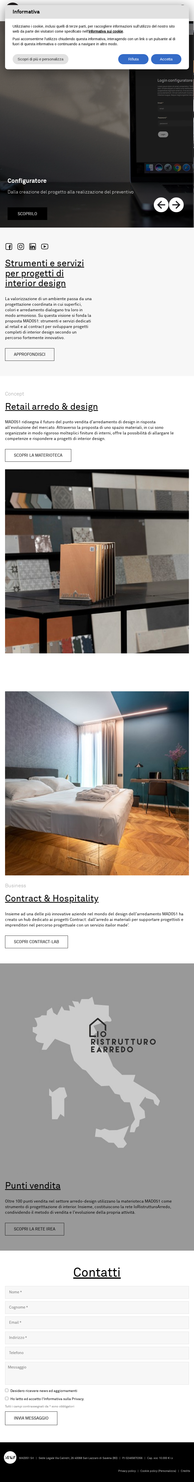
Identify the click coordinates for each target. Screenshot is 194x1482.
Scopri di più (32, 213)
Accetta (166, 59)
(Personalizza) (167, 1471)
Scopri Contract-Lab (36, 941)
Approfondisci (29, 354)
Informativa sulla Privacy (63, 1399)
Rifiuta (133, 59)
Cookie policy (148, 1471)
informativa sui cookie (106, 31)
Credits (185, 1471)
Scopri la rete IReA (34, 1229)
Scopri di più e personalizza (40, 59)
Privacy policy (127, 1471)
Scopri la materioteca (38, 455)
